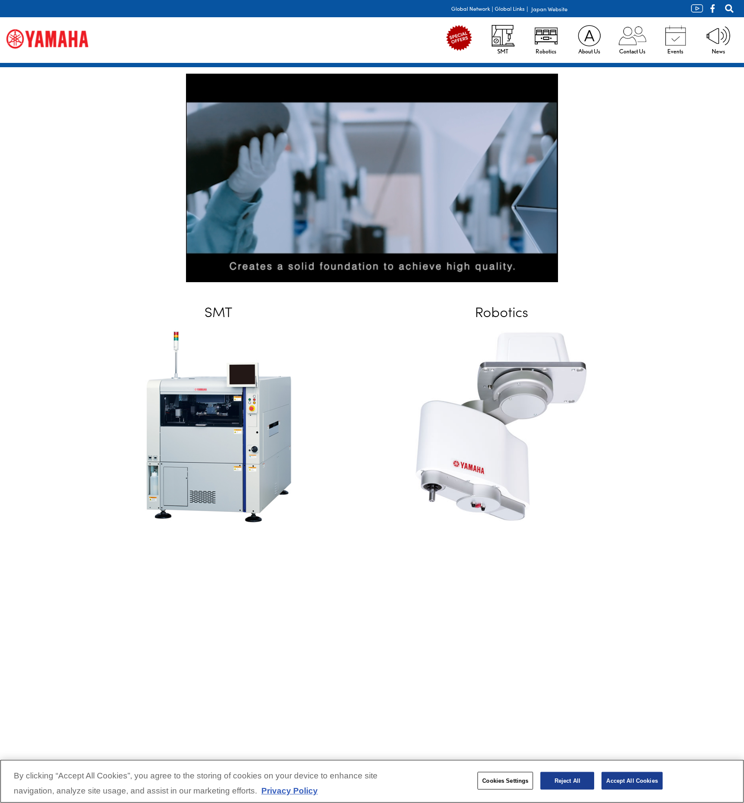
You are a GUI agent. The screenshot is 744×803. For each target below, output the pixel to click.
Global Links (510, 8)
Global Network (470, 8)
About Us (589, 51)
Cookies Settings (505, 780)
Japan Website (549, 9)
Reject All (567, 780)
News (718, 51)
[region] (372, 781)
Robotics (546, 51)
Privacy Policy (289, 791)
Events (675, 51)
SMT (502, 51)
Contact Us (632, 51)
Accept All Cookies (631, 780)
